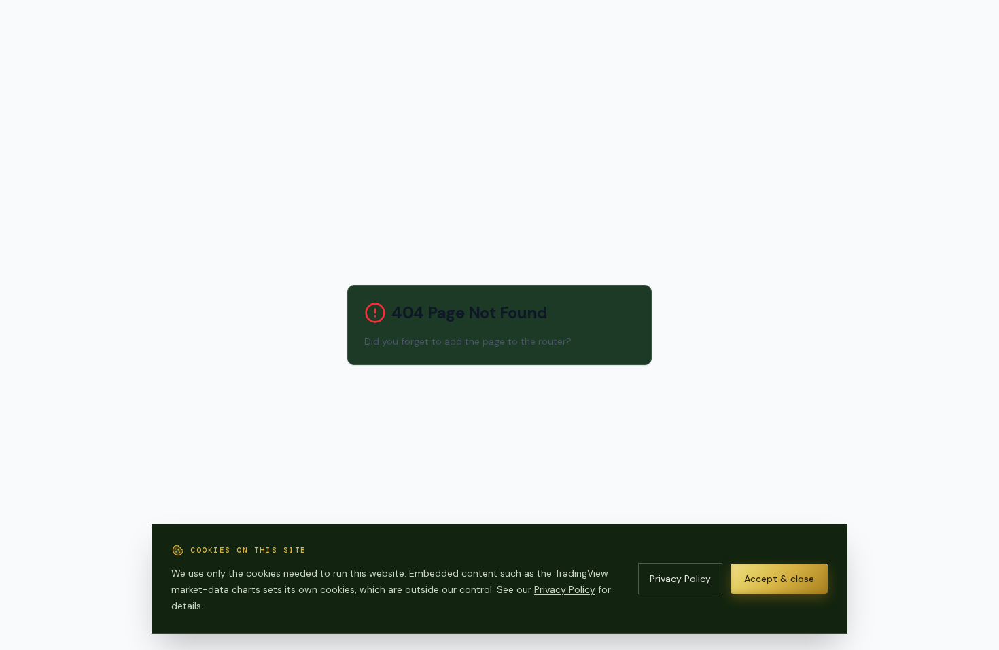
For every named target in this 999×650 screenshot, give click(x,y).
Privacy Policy (564, 589)
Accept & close (779, 578)
